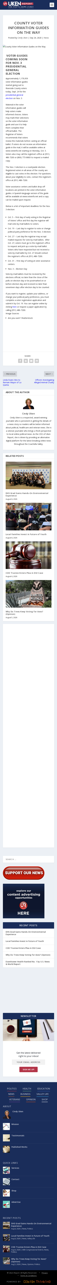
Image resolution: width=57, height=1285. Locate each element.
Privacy (45, 1273)
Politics (12, 1088)
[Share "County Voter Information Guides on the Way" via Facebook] (20, 361)
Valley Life (43, 1094)
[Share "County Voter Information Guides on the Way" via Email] (31, 361)
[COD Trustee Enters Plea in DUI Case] (28, 555)
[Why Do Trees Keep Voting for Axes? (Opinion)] (28, 594)
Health (27, 1088)
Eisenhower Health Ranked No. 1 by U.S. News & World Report (28, 962)
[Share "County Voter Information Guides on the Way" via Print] (37, 361)
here (15, 306)
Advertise (15, 1202)
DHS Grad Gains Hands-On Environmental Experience (27, 494)
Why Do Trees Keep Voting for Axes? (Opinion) (24, 612)
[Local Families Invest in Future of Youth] (28, 516)
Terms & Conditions (28, 1275)
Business (25, 1094)
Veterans (14, 1099)
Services (15, 1168)
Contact (15, 1179)
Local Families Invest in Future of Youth (26, 534)
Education (43, 1088)
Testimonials (17, 1135)
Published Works (19, 1147)
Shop (45, 1099)
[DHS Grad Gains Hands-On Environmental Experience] (28, 475)
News (46, 37)
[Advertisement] (40, 95)
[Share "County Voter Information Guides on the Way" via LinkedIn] (25, 361)
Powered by (14, 1281)
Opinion (31, 1099)
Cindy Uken (23, 37)
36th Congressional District (32, 1250)
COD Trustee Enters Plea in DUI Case (24, 573)
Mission (15, 1124)
